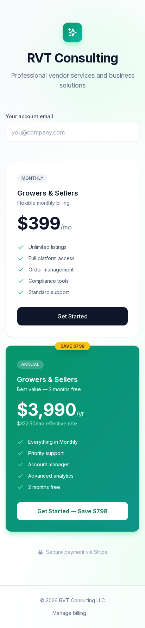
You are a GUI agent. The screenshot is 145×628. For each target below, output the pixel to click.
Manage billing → (72, 613)
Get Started (72, 316)
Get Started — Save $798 (72, 511)
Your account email (29, 116)
